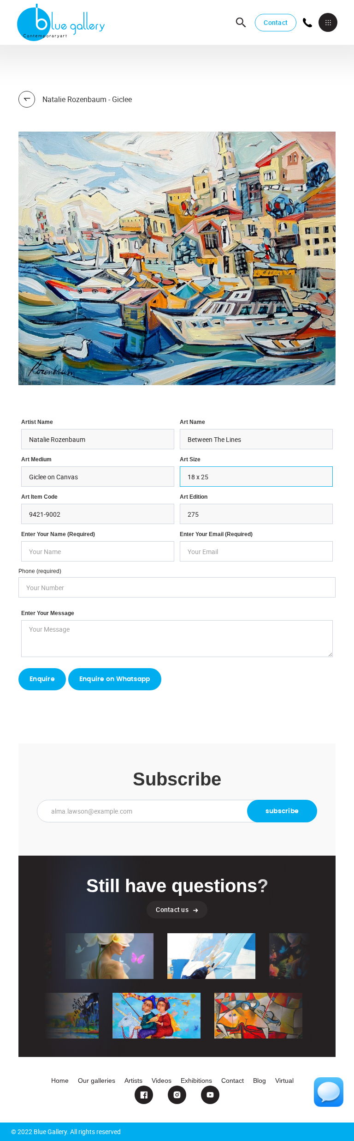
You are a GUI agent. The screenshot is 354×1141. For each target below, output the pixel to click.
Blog (259, 1080)
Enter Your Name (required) (58, 534)
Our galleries (96, 1080)
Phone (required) (39, 571)
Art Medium (36, 459)
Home (60, 1080)
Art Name (192, 422)
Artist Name (37, 422)
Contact (276, 22)
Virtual (284, 1080)
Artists (133, 1080)
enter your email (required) (216, 534)
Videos (161, 1080)
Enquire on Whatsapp (114, 679)
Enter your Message (47, 613)
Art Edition (193, 497)
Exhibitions (196, 1080)
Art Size (190, 459)
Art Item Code (39, 497)
